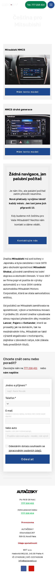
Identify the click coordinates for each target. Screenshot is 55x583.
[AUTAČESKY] (9, 4)
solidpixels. (35, 577)
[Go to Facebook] (23, 568)
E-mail (9, 410)
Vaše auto (11, 427)
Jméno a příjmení (16, 385)
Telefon (10, 397)
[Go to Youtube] (31, 568)
